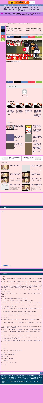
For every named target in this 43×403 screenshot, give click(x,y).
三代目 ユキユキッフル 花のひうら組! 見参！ (9, 362)
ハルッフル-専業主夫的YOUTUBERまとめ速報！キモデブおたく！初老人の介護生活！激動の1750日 (18, 311)
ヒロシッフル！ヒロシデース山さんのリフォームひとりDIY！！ (12, 350)
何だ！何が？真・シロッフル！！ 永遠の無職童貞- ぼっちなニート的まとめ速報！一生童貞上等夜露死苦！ (20, 302)
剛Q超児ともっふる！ (5, 356)
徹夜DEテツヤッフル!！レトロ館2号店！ (8, 354)
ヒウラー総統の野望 (4, 360)
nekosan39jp (24, 95)
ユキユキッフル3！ (4, 343)
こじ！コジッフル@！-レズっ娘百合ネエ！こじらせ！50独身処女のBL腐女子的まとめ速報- (17, 300)
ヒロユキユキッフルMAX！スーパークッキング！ (9, 352)
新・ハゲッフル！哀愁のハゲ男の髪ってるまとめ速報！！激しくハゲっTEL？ (14, 298)
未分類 (8, 26)
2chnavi (2, 211)
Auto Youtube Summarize (16, 61)
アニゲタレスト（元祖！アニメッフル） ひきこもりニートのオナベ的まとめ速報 (15, 313)
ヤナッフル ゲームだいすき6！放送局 (7, 358)
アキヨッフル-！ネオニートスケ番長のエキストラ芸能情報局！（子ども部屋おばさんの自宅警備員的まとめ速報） (21, 329)
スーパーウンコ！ (4, 296)
